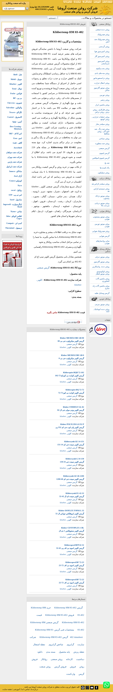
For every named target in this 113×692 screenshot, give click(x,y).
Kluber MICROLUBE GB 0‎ (72, 355)
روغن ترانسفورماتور (101, 78)
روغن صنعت (45, 666)
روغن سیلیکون (103, 173)
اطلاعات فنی (72, 322)
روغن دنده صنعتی (102, 29)
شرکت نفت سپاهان (14, 152)
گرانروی (71, 644)
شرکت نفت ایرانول (14, 166)
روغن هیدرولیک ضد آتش (101, 40)
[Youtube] (92, 689)
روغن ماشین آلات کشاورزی (102, 280)
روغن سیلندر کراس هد (100, 184)
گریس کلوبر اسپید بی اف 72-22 (71, 583)
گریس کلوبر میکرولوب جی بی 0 (71, 358)
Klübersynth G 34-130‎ (75, 459)
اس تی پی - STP (15, 195)
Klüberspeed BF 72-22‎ (74, 579)
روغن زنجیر (104, 100)
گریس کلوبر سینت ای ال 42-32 (71, 496)
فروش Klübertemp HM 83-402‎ (60, 615)
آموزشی (97, 2)
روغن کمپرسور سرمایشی (103, 62)
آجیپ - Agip (17, 122)
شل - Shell (17, 74)
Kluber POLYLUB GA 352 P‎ (72, 424)
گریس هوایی (104, 236)
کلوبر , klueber (65, 347)
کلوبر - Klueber (16, 84)
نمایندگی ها (87, 2)
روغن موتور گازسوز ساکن (101, 89)
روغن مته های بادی (102, 73)
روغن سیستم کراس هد (101, 190)
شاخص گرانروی (56, 644)
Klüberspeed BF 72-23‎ (74, 562)
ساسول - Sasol (16, 200)
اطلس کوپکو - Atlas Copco (14, 217)
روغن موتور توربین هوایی (102, 225)
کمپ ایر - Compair (14, 223)
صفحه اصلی (107, 2)
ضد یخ (107, 163)
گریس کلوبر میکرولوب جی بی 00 (71, 341)
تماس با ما (68, 2)
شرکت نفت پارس (15, 162)
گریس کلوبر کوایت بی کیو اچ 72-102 (69, 375)
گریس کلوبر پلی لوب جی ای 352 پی (69, 427)
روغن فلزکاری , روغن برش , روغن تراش (101, 111)
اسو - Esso (17, 138)
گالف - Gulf (17, 143)
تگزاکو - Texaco (15, 112)
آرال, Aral (18, 176)
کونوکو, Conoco (15, 181)
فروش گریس (60, 666)
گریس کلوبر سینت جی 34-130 (72, 462)
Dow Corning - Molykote (16, 127)
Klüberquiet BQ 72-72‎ (75, 390)
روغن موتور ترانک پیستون (102, 197)
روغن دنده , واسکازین (100, 266)
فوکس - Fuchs (16, 93)
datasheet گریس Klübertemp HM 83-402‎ (61, 637)
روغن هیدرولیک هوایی (100, 231)
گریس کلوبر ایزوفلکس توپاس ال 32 (69, 514)
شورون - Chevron (14, 103)
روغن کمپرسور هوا (101, 51)
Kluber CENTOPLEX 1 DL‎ (72, 528)
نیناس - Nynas (16, 211)
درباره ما (77, 2)
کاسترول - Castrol (14, 117)
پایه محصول (64, 652)
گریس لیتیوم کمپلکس (100, 158)
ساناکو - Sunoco (15, 171)
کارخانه (69, 659)
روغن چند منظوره (102, 143)
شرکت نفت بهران (15, 157)
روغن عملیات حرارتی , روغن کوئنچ (100, 118)
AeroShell (18, 148)
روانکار (44, 659)
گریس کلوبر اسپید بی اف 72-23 (71, 565)
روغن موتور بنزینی (102, 304)
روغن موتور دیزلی (102, 257)
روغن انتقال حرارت (101, 83)
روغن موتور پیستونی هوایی (101, 218)
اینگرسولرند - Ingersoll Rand (12, 205)
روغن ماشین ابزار (102, 105)
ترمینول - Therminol (13, 228)
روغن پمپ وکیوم (102, 68)
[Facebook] (96, 689)
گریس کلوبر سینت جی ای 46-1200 (70, 479)
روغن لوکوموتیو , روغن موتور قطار (102, 272)
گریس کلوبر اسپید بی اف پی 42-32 (70, 548)
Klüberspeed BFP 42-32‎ (74, 545)
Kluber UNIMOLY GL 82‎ (73, 407)
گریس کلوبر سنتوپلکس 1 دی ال (71, 531)
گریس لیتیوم (104, 153)
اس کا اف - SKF (15, 133)
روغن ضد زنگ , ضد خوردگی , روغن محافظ (101, 131)
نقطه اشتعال (39, 644)
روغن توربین (104, 95)
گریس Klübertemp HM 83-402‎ (68, 607)
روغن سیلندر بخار (102, 124)
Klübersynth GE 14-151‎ (74, 441)
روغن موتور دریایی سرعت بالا (102, 204)
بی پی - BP (17, 98)
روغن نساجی (104, 138)
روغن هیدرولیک (103, 34)
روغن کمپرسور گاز (102, 56)
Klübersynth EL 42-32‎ (75, 493)
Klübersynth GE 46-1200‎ (73, 476)
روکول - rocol (16, 190)
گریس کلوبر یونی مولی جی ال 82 (70, 410)
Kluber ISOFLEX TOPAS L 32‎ (71, 510)
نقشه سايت (7, 689)
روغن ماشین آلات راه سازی (101, 287)
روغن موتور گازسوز (101, 262)
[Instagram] (87, 689)
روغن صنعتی (57, 659)
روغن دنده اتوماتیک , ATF (101, 310)
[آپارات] (83, 689)
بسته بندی (51, 652)
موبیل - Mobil (16, 79)
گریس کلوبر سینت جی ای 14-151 (70, 444)
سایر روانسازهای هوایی (102, 242)
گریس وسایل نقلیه (102, 293)
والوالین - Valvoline (14, 107)
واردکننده (71, 674)
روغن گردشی (104, 46)
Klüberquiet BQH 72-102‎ (73, 372)
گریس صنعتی (104, 148)
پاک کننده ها (104, 168)
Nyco (20, 185)
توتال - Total (17, 89)
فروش (73, 666)
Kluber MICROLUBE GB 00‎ (72, 338)
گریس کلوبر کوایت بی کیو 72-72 (71, 393)
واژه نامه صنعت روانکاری (16, 3)
